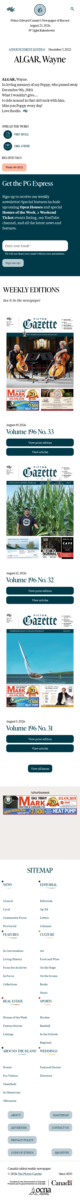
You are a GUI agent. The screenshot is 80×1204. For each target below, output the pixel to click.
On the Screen (48, 976)
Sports (46, 1001)
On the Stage (48, 967)
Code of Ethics (22, 1152)
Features (11, 934)
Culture (47, 934)
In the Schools (49, 1034)
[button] (16, 134)
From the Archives (15, 967)
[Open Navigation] (11, 9)
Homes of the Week (15, 1017)
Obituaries (9, 1101)
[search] (72, 9)
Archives (62, 1152)
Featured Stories (50, 1067)
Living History (12, 959)
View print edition (40, 442)
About (16, 1115)
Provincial (9, 926)
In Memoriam (11, 1092)
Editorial (48, 884)
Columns (45, 926)
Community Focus (15, 917)
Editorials (46, 901)
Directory (46, 1075)
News (7, 884)
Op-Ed (44, 909)
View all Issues (40, 768)
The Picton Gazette (30, 1174)
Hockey (45, 1017)
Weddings (48, 1051)
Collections (10, 984)
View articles (40, 452)
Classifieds (9, 1084)
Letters (44, 917)
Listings (8, 1034)
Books (44, 984)
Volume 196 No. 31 (29, 727)
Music (44, 992)
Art (42, 951)
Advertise (19, 1127)
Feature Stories (12, 1026)
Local (6, 909)
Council (8, 901)
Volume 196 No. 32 (30, 579)
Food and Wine (49, 959)
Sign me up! (13, 263)
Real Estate (13, 1001)
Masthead (61, 1115)
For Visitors (10, 1075)
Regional (45, 1042)
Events (7, 1067)
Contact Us (60, 1127)
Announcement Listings (27, 49)
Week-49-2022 (14, 167)
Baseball (45, 1026)
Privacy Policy (22, 1140)
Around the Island (19, 1051)
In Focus (8, 976)
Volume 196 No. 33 (30, 431)
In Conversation (13, 951)
